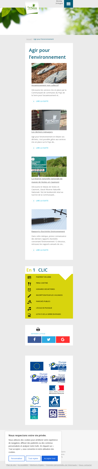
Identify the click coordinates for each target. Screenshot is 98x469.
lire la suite (42, 101)
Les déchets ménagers (42, 132)
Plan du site (11, 465)
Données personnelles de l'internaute (61, 465)
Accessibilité (23, 465)
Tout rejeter (33, 458)
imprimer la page (38, 333)
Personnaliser (16, 458)
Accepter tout (49, 458)
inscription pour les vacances (49, 295)
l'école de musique (44, 308)
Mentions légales (37, 465)
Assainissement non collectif (45, 85)
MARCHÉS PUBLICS (43, 302)
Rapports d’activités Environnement (48, 231)
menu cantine (42, 283)
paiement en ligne (43, 277)
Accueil (29, 39)
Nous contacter (85, 465)
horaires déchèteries (45, 289)
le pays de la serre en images (48, 314)
